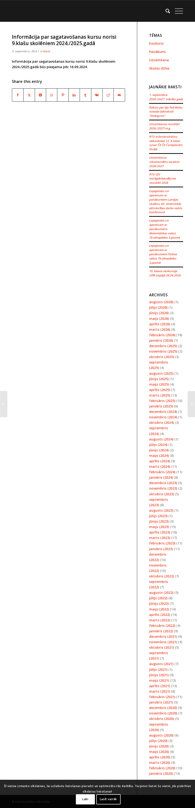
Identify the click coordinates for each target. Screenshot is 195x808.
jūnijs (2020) (159, 746)
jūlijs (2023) (158, 516)
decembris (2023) (163, 483)
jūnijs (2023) (159, 521)
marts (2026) (159, 329)
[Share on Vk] (96, 95)
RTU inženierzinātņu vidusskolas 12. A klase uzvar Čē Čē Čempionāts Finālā (165, 143)
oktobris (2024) (161, 422)
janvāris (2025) (161, 406)
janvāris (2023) (161, 549)
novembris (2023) (163, 488)
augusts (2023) (161, 510)
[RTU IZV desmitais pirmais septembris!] (3, 404)
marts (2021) (159, 691)
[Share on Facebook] (17, 95)
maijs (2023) (159, 526)
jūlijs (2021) (158, 669)
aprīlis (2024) (159, 461)
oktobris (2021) (161, 647)
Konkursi (156, 43)
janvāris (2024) (161, 477)
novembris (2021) (163, 642)
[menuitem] (165, 11)
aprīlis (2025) (159, 389)
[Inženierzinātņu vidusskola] (13, 11)
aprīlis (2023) (159, 532)
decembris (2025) (163, 346)
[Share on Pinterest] (62, 95)
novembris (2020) (163, 713)
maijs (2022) (159, 609)
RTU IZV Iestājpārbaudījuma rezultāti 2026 (162, 178)
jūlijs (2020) (158, 740)
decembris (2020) (163, 707)
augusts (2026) (161, 302)
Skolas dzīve (159, 68)
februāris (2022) (162, 625)
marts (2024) (159, 466)
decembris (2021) (163, 636)
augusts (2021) (161, 664)
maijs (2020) (159, 751)
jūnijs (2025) (159, 379)
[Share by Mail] (119, 95)
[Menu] (176, 11)
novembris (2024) (163, 417)
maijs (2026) (159, 318)
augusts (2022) (161, 592)
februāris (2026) (162, 335)
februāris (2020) (162, 768)
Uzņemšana (159, 60)
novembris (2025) (163, 351)
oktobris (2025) (161, 356)
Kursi (47, 51)
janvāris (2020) (161, 773)
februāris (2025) (162, 400)
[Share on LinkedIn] (74, 95)
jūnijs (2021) (159, 675)
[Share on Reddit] (107, 95)
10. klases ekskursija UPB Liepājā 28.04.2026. (165, 273)
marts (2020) (159, 762)
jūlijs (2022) (158, 598)
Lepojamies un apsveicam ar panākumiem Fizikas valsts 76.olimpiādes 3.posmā (163, 254)
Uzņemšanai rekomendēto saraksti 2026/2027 (164, 162)
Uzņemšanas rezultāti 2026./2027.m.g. (164, 126)
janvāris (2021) (161, 702)
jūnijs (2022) (159, 603)
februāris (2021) (162, 697)
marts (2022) (159, 620)
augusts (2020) (161, 735)
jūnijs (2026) (159, 313)
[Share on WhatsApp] (51, 95)
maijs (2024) (159, 455)
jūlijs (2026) (158, 307)
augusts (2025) (161, 373)
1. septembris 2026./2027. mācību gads (166, 97)
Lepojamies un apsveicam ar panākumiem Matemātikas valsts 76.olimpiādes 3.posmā (164, 228)
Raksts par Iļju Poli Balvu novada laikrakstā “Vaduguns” (165, 111)
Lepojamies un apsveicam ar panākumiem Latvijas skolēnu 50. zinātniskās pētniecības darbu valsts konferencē (165, 201)
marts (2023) (159, 537)
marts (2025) (159, 395)
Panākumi (157, 51)
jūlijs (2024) (158, 444)
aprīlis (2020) (159, 757)
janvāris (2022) (161, 631)
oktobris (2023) (161, 494)
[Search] (165, 11)
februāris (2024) (162, 472)
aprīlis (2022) (159, 614)
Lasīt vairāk (108, 799)
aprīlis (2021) (159, 686)
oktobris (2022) (161, 576)
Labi (85, 799)
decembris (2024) (163, 411)
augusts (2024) (161, 439)
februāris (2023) (162, 543)
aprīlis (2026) (159, 324)
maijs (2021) (159, 680)
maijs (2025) (159, 384)
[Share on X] (29, 95)
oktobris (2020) (161, 718)
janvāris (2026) (161, 340)
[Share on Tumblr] (85, 95)
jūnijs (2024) (159, 450)
